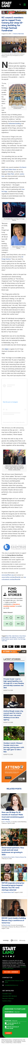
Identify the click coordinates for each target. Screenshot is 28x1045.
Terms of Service (17, 1042)
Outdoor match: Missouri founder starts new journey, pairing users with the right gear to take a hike (14, 747)
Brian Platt (8, 636)
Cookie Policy (9, 1042)
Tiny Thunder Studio (7, 1041)
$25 (18, 617)
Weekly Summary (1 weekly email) (12, 1027)
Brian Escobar (6, 925)
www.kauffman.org (7, 575)
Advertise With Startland (9, 996)
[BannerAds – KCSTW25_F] (14, 12)
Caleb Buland (15, 636)
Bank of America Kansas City (19, 857)
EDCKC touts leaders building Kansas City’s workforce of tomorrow (14, 920)
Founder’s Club (6, 993)
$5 (7, 617)
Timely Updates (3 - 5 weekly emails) (12, 1023)
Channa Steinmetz (18, 33)
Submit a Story (6, 1001)
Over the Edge (21, 639)
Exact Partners (5, 637)
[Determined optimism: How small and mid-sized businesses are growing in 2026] (14, 837)
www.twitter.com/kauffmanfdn (11, 577)
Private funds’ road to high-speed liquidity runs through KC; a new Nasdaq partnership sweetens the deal (14, 683)
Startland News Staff (8, 892)
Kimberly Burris (7, 857)
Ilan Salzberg (13, 637)
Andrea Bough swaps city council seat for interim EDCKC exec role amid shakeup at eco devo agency (13, 715)
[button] (20, 4)
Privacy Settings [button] (17, 1041)
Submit (8, 1033)
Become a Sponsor (8, 998)
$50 (18, 624)
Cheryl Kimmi (22, 636)
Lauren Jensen (13, 639)
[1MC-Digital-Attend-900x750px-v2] (14, 762)
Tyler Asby (4, 640)
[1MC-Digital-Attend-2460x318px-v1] (14, 651)
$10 (7, 624)
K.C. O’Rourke (6, 821)
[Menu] (24, 4)
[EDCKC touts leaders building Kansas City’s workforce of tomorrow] (14, 907)
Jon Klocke (20, 637)
